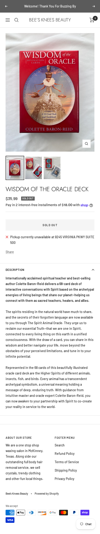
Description (15, 269)
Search (60, 445)
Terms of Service (67, 462)
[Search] (16, 20)
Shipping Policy (66, 470)
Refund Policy (65, 454)
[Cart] (92, 20)
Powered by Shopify (47, 493)
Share (10, 252)
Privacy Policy (64, 479)
